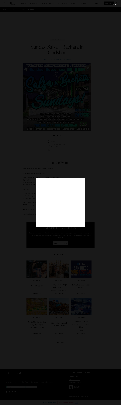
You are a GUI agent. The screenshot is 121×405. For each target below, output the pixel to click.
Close (115, 4)
